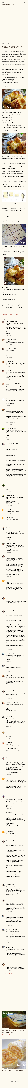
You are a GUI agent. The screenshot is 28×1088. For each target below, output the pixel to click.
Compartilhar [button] (5, 312)
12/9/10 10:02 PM (9, 606)
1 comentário (11, 1072)
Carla (7, 527)
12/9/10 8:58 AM (9, 366)
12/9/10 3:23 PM (9, 481)
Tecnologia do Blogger (15, 1081)
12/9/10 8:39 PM (9, 594)
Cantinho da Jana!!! (10, 702)
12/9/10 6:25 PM (9, 552)
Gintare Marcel (18, 1084)
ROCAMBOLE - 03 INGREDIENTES (12, 1070)
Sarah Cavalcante (10, 321)
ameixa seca (9, 361)
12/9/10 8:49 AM (9, 357)
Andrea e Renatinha (11, 929)
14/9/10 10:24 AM (9, 808)
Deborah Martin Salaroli (11, 580)
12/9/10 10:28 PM (9, 649)
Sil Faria (8, 742)
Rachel (8, 370)
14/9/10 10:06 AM (9, 792)
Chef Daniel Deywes (11, 348)
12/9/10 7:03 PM (9, 576)
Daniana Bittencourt (11, 495)
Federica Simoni (10, 339)
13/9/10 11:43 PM (9, 753)
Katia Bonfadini (9, 964)
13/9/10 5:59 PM (9, 712)
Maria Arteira (9, 543)
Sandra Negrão (9, 556)
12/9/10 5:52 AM (9, 344)
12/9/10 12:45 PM (9, 394)
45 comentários (12, 1034)
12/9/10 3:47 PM (9, 491)
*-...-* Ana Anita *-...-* (10, 443)
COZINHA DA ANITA (8, 5)
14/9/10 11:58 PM (9, 960)
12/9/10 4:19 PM (9, 505)
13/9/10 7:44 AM (9, 671)
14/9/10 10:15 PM (9, 942)
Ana (7, 757)
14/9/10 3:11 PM (9, 880)
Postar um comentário (7, 973)
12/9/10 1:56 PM (9, 439)
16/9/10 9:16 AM (9, 970)
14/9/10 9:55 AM (9, 774)
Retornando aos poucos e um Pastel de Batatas (13, 1031)
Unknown (8, 517)
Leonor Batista (9, 428)
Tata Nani (8, 675)
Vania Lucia (9, 778)
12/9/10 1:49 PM (9, 424)
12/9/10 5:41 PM (9, 523)
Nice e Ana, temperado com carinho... (15, 383)
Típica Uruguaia (15, 314)
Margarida (8, 653)
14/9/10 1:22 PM (9, 836)
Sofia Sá (8, 796)
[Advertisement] (14, 25)
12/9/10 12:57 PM (9, 405)
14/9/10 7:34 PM (9, 925)
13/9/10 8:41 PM (9, 738)
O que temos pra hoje (11, 398)
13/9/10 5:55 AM (9, 661)
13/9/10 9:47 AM (9, 687)
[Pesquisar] (25, 2)
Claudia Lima (9, 409)
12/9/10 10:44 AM (9, 379)
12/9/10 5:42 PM (9, 539)
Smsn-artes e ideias (10, 732)
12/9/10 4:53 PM (9, 513)
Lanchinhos (9, 314)
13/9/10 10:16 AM (9, 698)
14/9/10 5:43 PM (9, 896)
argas (7, 509)
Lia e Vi (8, 716)
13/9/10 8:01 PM (9, 728)
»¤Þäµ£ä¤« (9, 884)
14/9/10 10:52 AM (9, 827)
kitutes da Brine (10, 598)
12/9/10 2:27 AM (9, 335)
